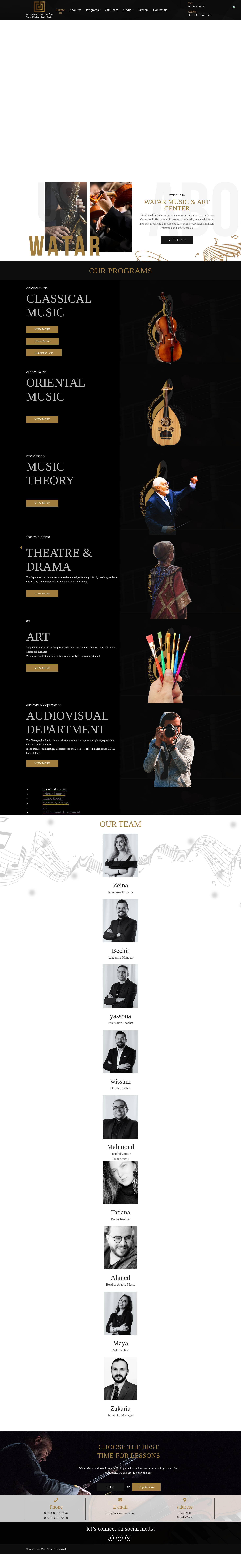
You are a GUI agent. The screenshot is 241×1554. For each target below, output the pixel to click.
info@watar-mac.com (120, 1513)
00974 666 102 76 (56, 1513)
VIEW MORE (177, 239)
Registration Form (44, 352)
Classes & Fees (42, 341)
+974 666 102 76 (196, 6)
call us (110, 1487)
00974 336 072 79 (56, 1517)
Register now (146, 1487)
